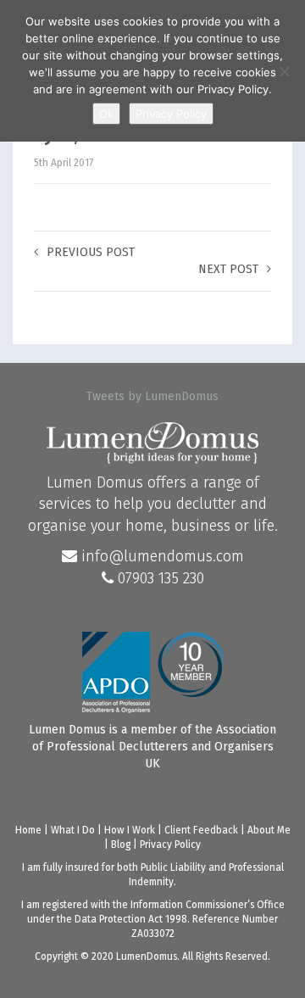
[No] (283, 71)
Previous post (91, 252)
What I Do (73, 830)
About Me (269, 830)
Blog (120, 844)
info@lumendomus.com (160, 556)
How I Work (129, 830)
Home (28, 830)
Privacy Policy (170, 844)
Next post (228, 269)
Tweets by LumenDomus (152, 396)
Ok (106, 113)
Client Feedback (201, 830)
